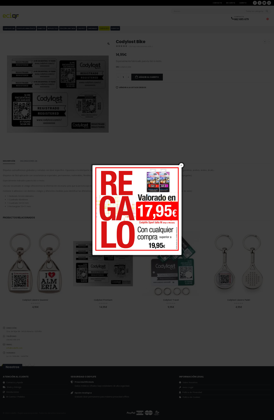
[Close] (181, 165)
